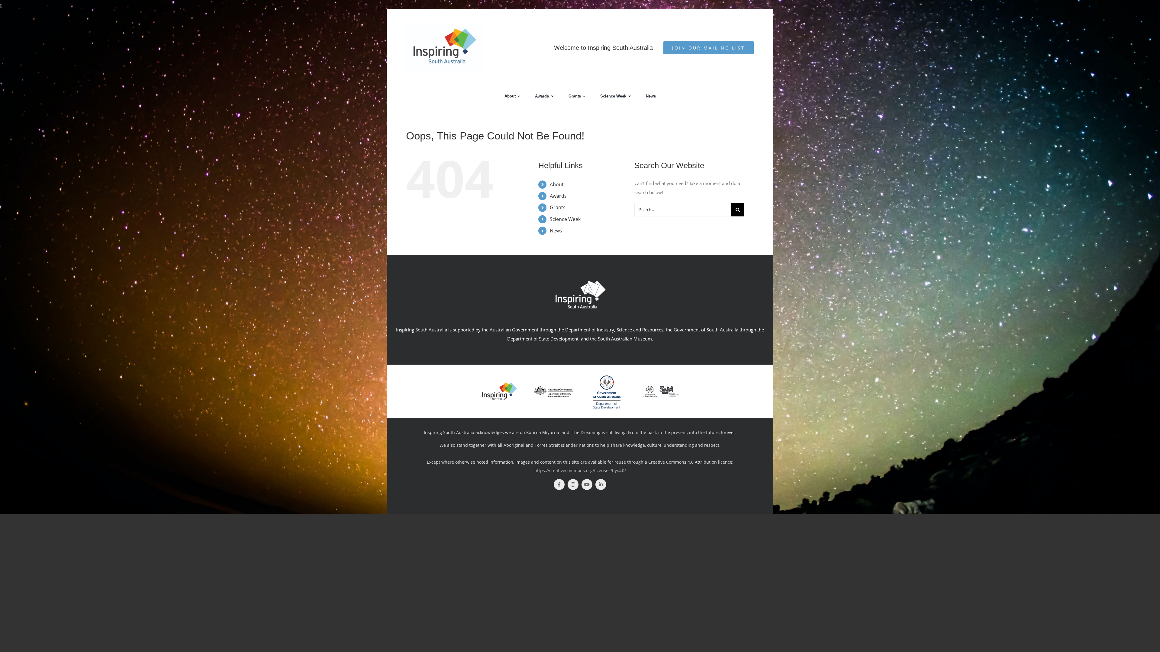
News (556, 230)
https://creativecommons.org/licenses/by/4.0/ (580, 470)
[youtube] (587, 484)
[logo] (553, 388)
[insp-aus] (499, 384)
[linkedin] (600, 484)
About (557, 184)
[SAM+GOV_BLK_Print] (660, 386)
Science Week (565, 219)
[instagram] (573, 484)
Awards (558, 196)
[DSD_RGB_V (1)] (606, 373)
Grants (558, 207)
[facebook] (559, 484)
